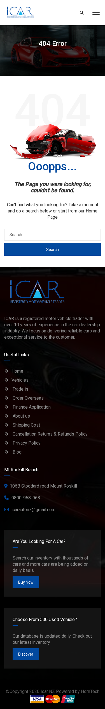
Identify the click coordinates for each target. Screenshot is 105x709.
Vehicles (20, 380)
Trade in (19, 389)
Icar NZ (48, 691)
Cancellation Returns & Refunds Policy (49, 434)
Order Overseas (27, 398)
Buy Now (26, 582)
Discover (25, 654)
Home (17, 371)
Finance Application (31, 407)
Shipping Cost (25, 425)
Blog (16, 452)
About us (20, 416)
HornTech (90, 691)
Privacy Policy (26, 443)
